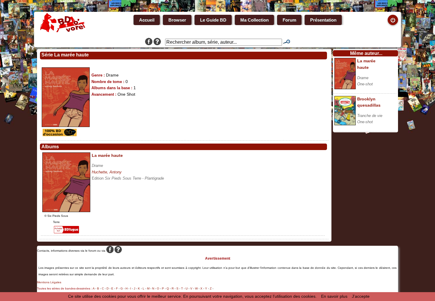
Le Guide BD (213, 19)
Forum (289, 19)
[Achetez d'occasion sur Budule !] (59, 134)
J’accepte (361, 296)
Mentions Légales (49, 282)
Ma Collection (254, 19)
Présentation (323, 19)
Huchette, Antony (107, 172)
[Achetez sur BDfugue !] (66, 232)
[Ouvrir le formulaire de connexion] (393, 20)
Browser (177, 19)
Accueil (146, 19)
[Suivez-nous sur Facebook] (148, 42)
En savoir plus (334, 296)
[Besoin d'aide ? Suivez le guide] (157, 42)
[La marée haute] (66, 210)
